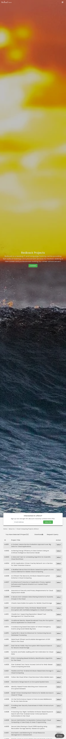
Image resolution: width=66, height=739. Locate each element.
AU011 (6, 608)
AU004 (6, 563)
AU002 (6, 551)
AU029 (6, 720)
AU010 (6, 603)
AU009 (6, 597)
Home (5, 529)
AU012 (6, 614)
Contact (33, 266)
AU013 (6, 620)
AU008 (6, 591)
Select (59, 545)
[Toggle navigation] (62, 2)
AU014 (6, 627)
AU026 (6, 699)
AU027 (6, 705)
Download (38, 534)
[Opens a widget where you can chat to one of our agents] (59, 736)
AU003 (6, 557)
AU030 (6, 726)
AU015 (6, 633)
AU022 (6, 677)
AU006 (6, 576)
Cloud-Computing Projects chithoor (27, 529)
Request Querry (52, 534)
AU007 (6, 582)
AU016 (6, 639)
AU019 (6, 658)
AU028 (6, 712)
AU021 (6, 671)
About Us (12, 529)
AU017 (6, 646)
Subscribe (48, 522)
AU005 (6, 570)
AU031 (6, 733)
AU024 (6, 687)
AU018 (6, 652)
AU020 (6, 665)
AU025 (6, 693)
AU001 (6, 544)
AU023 (6, 682)
